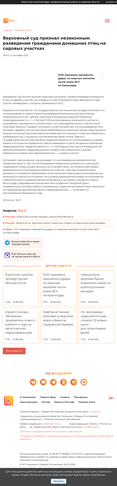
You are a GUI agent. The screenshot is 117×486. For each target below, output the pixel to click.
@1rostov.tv (91, 427)
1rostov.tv (96, 412)
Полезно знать (86, 402)
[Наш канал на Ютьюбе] (43, 382)
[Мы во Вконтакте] (33, 382)
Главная (7, 30)
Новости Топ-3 (22, 30)
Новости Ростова (64, 402)
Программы (80, 397)
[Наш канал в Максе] (83, 382)
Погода (46, 402)
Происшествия (28, 402)
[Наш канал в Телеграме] (53, 382)
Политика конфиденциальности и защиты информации (51, 431)
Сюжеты (65, 397)
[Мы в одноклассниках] (63, 382)
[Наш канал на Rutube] (73, 382)
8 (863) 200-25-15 (51, 424)
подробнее (80, 472)
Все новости (14, 351)
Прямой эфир (48, 397)
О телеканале (28, 397)
